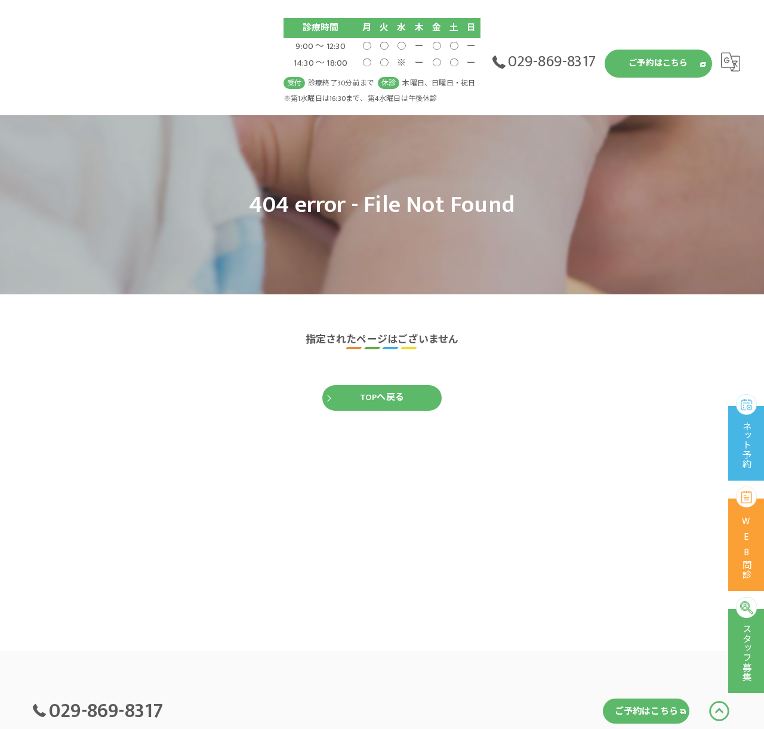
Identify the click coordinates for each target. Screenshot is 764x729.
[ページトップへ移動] (719, 711)
